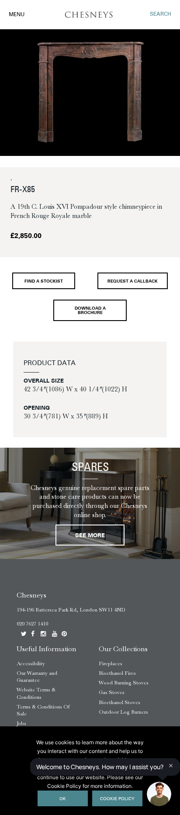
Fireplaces (110, 663)
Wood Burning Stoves (124, 683)
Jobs (21, 723)
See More (90, 536)
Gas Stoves (112, 692)
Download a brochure (90, 310)
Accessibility (31, 663)
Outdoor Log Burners (123, 712)
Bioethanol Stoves (119, 702)
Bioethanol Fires (117, 673)
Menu (16, 14)
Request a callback (132, 281)
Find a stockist (43, 281)
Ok (62, 799)
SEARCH (160, 14)
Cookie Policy (117, 799)
